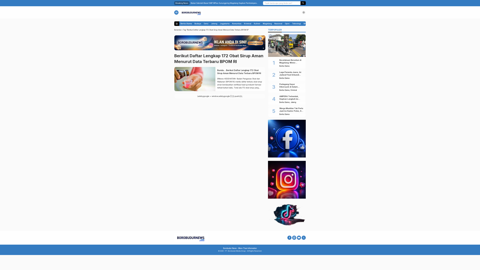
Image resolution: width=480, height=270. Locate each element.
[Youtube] (299, 238)
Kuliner (257, 23)
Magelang (267, 23)
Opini (287, 23)
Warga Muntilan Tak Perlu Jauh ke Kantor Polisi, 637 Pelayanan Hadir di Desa (291, 111)
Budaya (197, 23)
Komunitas (236, 23)
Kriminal (247, 23)
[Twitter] (304, 238)
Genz (206, 23)
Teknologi (296, 23)
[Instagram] (294, 238)
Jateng (214, 23)
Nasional (278, 23)
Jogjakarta (225, 23)
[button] (303, 3)
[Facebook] (289, 238)
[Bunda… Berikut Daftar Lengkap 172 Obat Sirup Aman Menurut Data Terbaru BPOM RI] (194, 79)
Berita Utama (186, 23)
